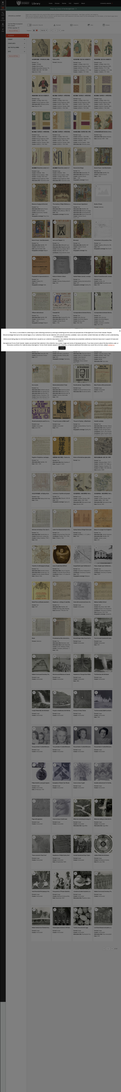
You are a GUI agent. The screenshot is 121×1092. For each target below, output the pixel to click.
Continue (62, 348)
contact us (111, 345)
